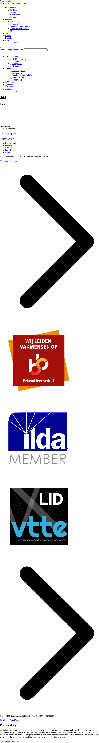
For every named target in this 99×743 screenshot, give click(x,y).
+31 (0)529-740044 (8, 134)
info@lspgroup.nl (7, 139)
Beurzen (15, 66)
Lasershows (17, 73)
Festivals (15, 61)
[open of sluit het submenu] (6, 57)
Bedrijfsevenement (20, 59)
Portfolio (10, 87)
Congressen (17, 64)
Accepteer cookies (8, 742)
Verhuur (10, 82)
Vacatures (16, 91)
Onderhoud (17, 80)
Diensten (10, 68)
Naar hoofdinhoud (7, 1)
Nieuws (10, 84)
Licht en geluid (18, 70)
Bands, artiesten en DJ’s (22, 75)
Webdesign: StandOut (9, 720)
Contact (10, 89)
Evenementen (12, 57)
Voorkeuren (21, 741)
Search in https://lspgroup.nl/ (11, 50)
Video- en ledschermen (21, 77)
